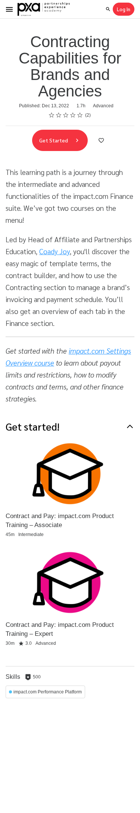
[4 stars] (73, 115)
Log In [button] (123, 9)
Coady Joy (54, 251)
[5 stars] (80, 115)
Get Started (54, 140)
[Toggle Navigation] (10, 9)
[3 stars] (65, 115)
